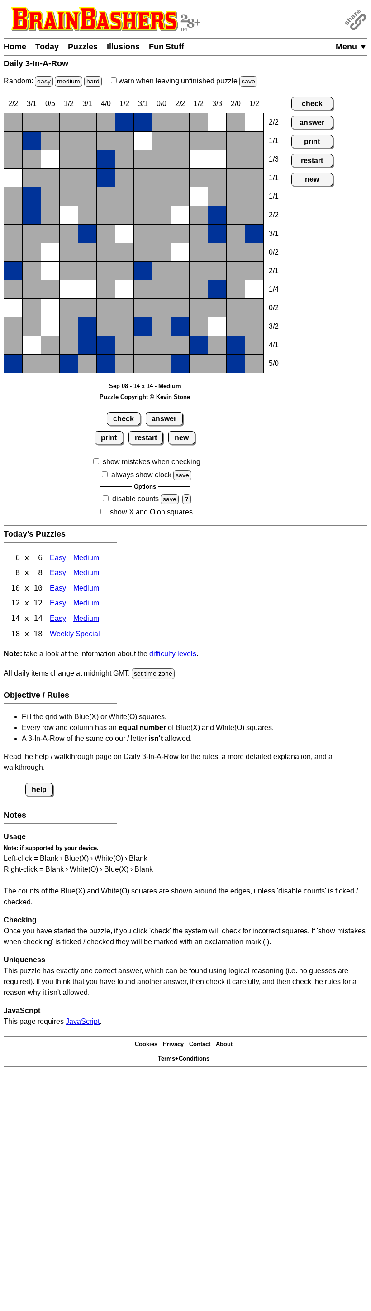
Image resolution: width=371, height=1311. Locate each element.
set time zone (153, 673)
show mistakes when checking (151, 462)
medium (68, 81)
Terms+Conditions (183, 1058)
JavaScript (83, 1021)
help (39, 789)
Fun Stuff (166, 46)
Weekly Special (75, 634)
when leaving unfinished (186, 81)
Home (15, 46)
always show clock (141, 475)
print (109, 438)
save (248, 81)
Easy (58, 558)
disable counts (135, 499)
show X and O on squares (151, 512)
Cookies (146, 1044)
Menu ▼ (351, 46)
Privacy (173, 1044)
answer (164, 419)
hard (93, 81)
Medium (86, 558)
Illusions (123, 46)
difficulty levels (172, 654)
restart (146, 438)
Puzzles (83, 46)
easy (44, 81)
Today (47, 46)
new (182, 438)
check (123, 419)
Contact (199, 1044)
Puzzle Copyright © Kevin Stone (145, 397)
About (224, 1044)
